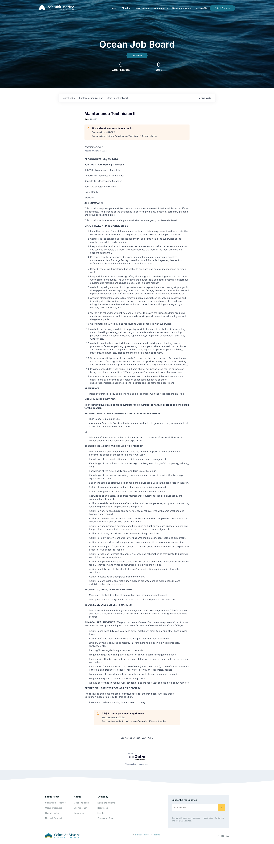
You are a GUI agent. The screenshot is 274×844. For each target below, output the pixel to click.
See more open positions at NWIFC (137, 738)
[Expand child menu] (129, 8)
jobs (68, 98)
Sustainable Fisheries (55, 803)
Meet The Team (81, 803)
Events (100, 813)
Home (114, 8)
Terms (157, 834)
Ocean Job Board (105, 818)
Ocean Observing (53, 808)
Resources (102, 808)
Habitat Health (52, 813)
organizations (91, 98)
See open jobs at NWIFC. (103, 132)
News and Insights (181, 8)
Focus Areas (141, 8)
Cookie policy (143, 764)
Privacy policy (130, 764)
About (125, 8)
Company (102, 796)
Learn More (137, 55)
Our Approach (80, 808)
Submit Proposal (222, 8)
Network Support (53, 818)
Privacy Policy (142, 834)
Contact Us (201, 8)
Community (160, 8)
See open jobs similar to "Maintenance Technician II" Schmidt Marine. (124, 136)
